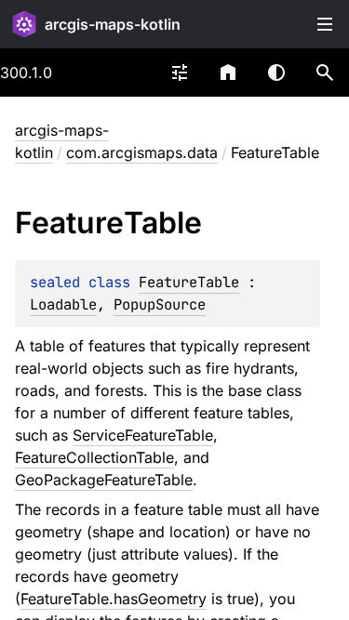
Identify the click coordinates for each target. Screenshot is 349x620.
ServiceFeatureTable (143, 435)
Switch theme (276, 72)
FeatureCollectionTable (94, 457)
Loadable (63, 304)
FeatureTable (189, 282)
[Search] (325, 72)
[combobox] (179, 72)
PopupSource (160, 304)
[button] (325, 72)
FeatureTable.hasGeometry (113, 598)
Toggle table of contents (325, 24)
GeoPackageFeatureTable (104, 479)
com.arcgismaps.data (142, 152)
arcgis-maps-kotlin (113, 24)
